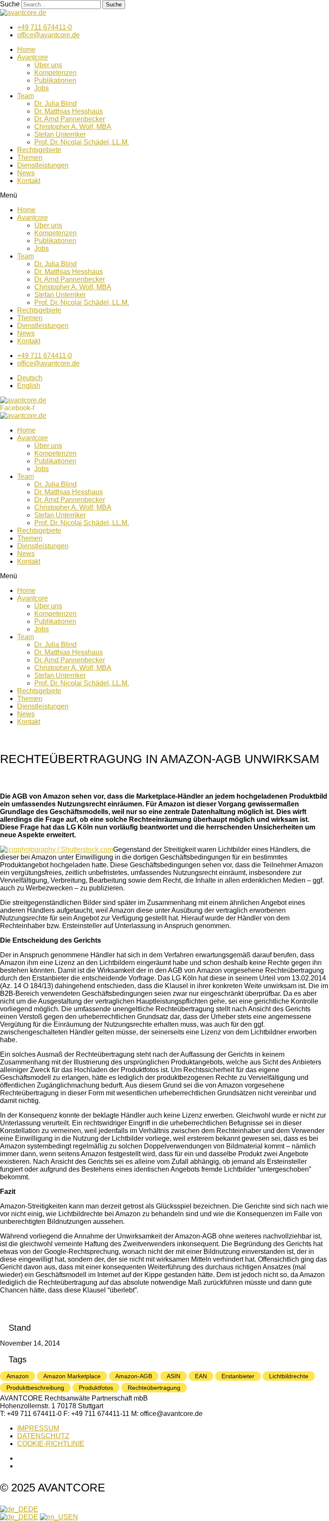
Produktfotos (96, 1387)
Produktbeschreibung (35, 1387)
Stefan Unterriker (60, 134)
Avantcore (32, 57)
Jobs (41, 88)
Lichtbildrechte (288, 1376)
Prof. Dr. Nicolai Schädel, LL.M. (81, 142)
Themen (29, 157)
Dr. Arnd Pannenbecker (69, 119)
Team (25, 95)
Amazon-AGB (133, 1376)
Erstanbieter (237, 1376)
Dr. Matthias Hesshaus (68, 111)
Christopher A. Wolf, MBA (72, 126)
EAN (201, 1376)
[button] (164, 195)
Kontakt (28, 180)
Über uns (48, 65)
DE (33, 1509)
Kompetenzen (55, 72)
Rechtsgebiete (39, 149)
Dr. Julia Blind (55, 103)
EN (73, 1517)
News (26, 173)
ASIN (173, 1376)
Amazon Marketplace (72, 1376)
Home (26, 49)
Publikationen (55, 80)
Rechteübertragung (154, 1387)
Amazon (17, 1376)
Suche (10, 4)
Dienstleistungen (43, 165)
